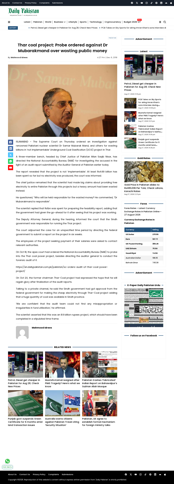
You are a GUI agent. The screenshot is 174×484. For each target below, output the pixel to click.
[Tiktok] (152, 3)
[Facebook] (132, 3)
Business (58, 22)
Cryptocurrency (113, 22)
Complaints (44, 3)
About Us (6, 3)
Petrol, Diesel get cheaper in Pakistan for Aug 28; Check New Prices (47, 27)
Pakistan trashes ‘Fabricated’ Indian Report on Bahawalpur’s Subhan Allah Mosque (99, 383)
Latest (27, 22)
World (48, 22)
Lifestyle (73, 22)
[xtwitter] (137, 3)
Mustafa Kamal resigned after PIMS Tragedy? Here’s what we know (62, 383)
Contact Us (17, 3)
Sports (83, 22)
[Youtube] (142, 3)
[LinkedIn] (10, 148)
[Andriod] (166, 3)
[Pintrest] (156, 3)
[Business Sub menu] (65, 22)
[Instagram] (147, 3)
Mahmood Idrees (19, 57)
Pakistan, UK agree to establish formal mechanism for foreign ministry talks (98, 422)
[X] (10, 154)
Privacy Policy (31, 3)
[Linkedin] (161, 3)
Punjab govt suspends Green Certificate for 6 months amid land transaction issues (25, 422)
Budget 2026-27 (132, 22)
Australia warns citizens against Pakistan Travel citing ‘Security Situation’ (62, 422)
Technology (96, 22)
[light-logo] (24, 12)
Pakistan (37, 22)
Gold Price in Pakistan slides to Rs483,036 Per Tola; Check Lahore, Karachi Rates (143, 188)
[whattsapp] (7, 461)
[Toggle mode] (160, 22)
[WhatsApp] (10, 161)
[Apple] (171, 3)
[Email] (10, 167)
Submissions (57, 3)
